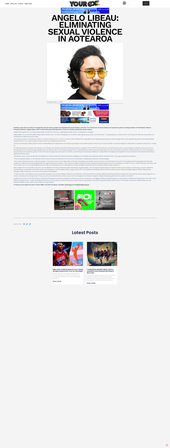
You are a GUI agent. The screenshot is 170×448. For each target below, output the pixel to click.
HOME (7, 3)
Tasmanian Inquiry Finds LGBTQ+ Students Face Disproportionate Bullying (100, 271)
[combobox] (135, 3)
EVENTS (20, 3)
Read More (57, 281)
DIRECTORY (28, 3)
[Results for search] (135, 6)
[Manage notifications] (167, 445)
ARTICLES (13, 3)
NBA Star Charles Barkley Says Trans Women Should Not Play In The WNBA (68, 270)
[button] (24, 224)
